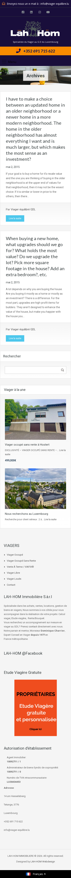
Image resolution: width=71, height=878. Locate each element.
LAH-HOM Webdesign (43, 861)
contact (33, 626)
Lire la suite (15, 218)
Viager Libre (13, 572)
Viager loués (14, 578)
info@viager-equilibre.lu (55, 3)
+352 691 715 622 (39, 51)
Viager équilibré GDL (23, 209)
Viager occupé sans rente (21, 560)
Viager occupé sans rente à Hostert (27, 444)
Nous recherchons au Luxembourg (26, 514)
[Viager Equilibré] (35, 29)
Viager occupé (15, 554)
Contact (11, 584)
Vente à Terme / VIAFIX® (20, 566)
